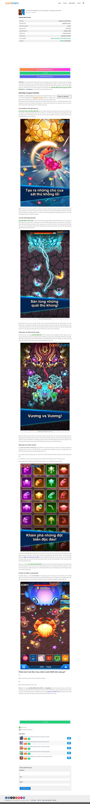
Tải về (46, 73)
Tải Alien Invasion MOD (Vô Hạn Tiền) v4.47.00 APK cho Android (36, 736)
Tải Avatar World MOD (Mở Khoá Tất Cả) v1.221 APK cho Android (37, 746)
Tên (21, 777)
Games (65, 3)
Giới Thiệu (33, 800)
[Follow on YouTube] (19, 798)
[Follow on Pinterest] (16, 798)
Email (21, 782)
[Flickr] (21, 798)
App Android (72, 3)
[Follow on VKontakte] (24, 798)
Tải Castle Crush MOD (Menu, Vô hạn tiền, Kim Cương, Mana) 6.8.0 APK (38, 756)
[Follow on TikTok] (11, 798)
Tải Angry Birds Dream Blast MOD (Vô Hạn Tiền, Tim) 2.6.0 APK (36, 741)
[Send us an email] (14, 798)
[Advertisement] (45, 54)
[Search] (83, 3)
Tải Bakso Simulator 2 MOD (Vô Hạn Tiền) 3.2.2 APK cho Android (37, 751)
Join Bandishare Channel (46, 76)
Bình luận (22, 770)
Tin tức (79, 3)
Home (59, 3)
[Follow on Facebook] (6, 798)
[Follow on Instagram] (9, 798)
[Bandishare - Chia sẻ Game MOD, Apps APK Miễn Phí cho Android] (12, 3)
